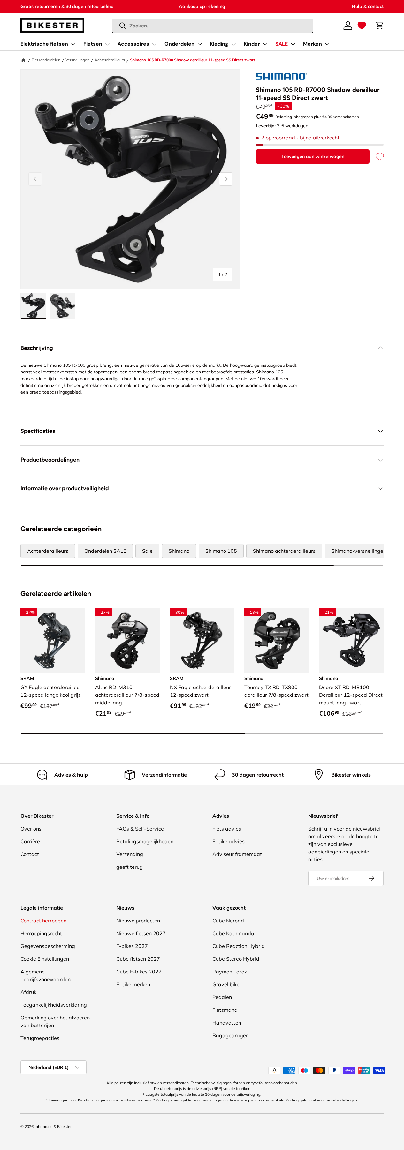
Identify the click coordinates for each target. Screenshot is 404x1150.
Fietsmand (225, 1010)
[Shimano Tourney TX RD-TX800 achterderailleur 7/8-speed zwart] (276, 640)
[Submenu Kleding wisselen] (233, 44)
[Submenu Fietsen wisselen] (107, 44)
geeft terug (129, 867)
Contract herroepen (43, 920)
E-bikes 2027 (132, 946)
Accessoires (133, 44)
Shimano (179, 551)
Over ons (31, 828)
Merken (312, 44)
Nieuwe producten (138, 920)
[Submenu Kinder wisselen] (265, 44)
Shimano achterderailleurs (284, 551)
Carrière (30, 841)
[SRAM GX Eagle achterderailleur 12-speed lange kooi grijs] (52, 640)
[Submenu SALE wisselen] (293, 44)
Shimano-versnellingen (359, 551)
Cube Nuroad (228, 920)
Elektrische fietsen (44, 44)
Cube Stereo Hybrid (235, 959)
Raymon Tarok (229, 971)
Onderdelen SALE (105, 551)
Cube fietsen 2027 (138, 959)
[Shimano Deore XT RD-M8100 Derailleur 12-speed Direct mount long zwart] (351, 640)
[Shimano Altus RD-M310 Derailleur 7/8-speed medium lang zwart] (127, 640)
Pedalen (222, 997)
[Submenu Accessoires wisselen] (154, 44)
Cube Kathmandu (233, 933)
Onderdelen (179, 44)
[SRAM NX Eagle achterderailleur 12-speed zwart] (202, 640)
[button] (362, 26)
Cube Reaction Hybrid (238, 946)
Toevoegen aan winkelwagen (312, 156)
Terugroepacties (39, 1038)
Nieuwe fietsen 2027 (141, 933)
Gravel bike (226, 984)
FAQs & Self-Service (140, 828)
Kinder (252, 44)
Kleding (219, 44)
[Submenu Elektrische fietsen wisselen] (73, 44)
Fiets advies (226, 828)
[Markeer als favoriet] (377, 156)
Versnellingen (77, 59)
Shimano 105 (221, 551)
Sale (147, 551)
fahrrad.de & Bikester (53, 1126)
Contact (29, 854)
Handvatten (226, 1022)
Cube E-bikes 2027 (139, 971)
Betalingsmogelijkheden (144, 841)
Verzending (129, 854)
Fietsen (92, 44)
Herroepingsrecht (41, 933)
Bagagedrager (230, 1035)
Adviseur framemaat (237, 854)
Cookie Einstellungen (44, 959)
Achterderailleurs (110, 59)
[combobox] (213, 26)
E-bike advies (228, 841)
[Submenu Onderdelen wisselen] (199, 44)
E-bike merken (133, 984)
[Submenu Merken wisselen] (327, 44)
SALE (281, 44)
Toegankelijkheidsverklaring (53, 1005)
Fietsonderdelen (46, 59)
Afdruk (28, 992)
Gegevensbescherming (47, 946)
